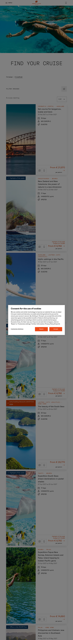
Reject (41, 329)
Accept (56, 329)
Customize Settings (17, 329)
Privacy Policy (49, 324)
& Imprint (57, 324)
